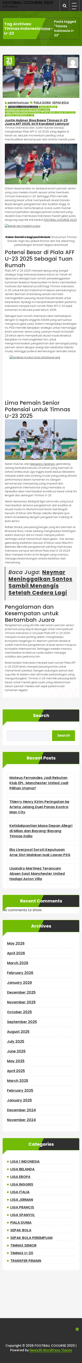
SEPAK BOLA (60, 102)
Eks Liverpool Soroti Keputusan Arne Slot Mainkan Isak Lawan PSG (39, 852)
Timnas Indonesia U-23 (19, 115)
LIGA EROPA (20, 1176)
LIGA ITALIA (20, 1192)
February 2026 (20, 972)
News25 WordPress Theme (51, 1350)
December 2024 (21, 1110)
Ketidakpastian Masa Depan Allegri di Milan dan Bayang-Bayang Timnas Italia (40, 831)
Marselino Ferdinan (42, 464)
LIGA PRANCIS (22, 1207)
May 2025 (15, 1061)
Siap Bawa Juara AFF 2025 (59, 112)
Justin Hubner (47, 107)
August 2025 (18, 1031)
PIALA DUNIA (42, 102)
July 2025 (15, 1041)
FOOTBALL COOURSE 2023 (23, 107)
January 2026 (19, 982)
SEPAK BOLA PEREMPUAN (31, 1237)
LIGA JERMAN (21, 1199)
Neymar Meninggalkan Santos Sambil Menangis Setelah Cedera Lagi (40, 582)
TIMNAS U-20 (21, 1253)
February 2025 (20, 1090)
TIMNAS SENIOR (23, 1245)
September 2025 (22, 1021)
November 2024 (21, 1119)
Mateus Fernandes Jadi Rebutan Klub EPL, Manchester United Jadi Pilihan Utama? (38, 783)
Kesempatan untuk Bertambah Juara (27, 110)
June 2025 (16, 1051)
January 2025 (19, 1100)
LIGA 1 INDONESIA (25, 1161)
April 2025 (16, 1070)
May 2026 (15, 943)
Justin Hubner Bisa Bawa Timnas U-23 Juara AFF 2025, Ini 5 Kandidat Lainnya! (37, 122)
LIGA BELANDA (22, 1169)
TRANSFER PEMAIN (25, 1260)
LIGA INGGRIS (21, 1184)
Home (46, 28)
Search (41, 715)
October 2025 (19, 1012)
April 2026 (16, 953)
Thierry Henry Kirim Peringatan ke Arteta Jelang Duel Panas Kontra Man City (39, 807)
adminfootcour (18, 102)
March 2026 (17, 962)
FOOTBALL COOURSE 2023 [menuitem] (60, 220)
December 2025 (21, 992)
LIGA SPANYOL (22, 1214)
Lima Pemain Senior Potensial (23, 112)
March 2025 (17, 1080)
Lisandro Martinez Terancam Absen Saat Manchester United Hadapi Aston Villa (37, 873)
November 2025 (21, 1002)
